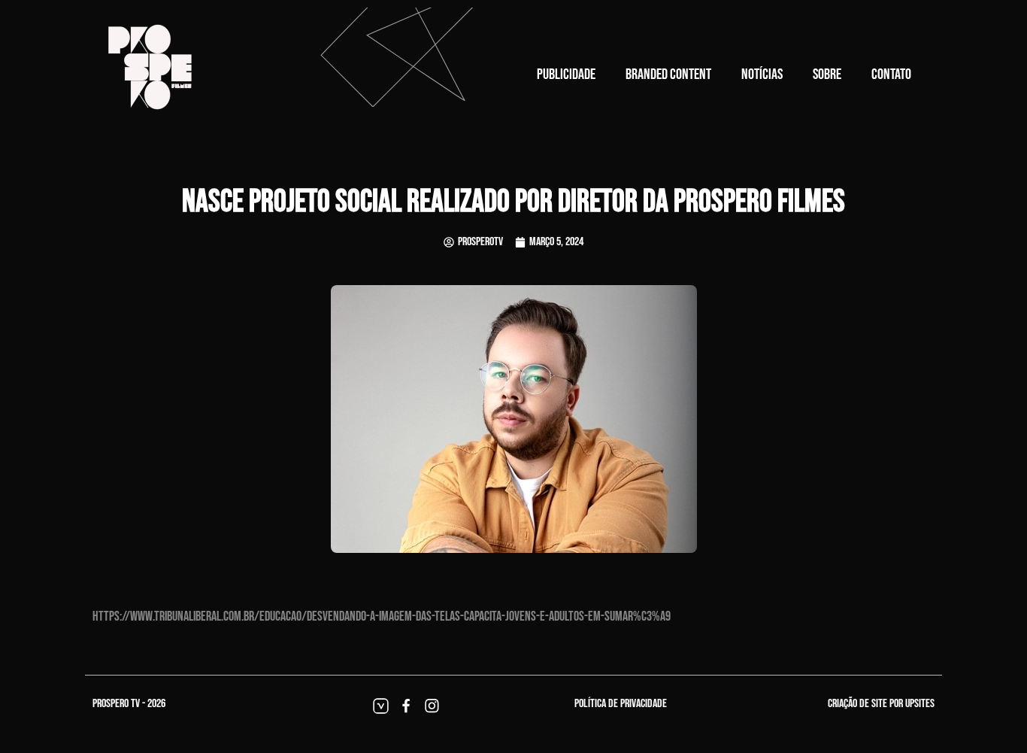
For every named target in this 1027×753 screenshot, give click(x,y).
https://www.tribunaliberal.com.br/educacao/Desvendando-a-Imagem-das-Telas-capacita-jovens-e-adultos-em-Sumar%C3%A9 (381, 616)
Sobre (827, 74)
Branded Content (668, 74)
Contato (891, 74)
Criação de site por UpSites (881, 704)
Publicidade (566, 74)
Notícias (762, 74)
